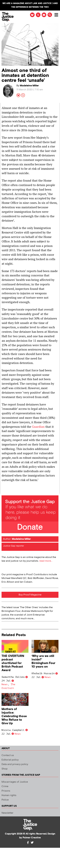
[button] (49, 14)
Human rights (9, 795)
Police (5, 799)
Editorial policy (10, 759)
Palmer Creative (32, 837)
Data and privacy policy (15, 764)
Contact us (8, 755)
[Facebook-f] (27, 842)
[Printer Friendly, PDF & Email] (4, 491)
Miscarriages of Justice (15, 782)
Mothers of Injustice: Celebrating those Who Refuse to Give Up (14, 716)
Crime (5, 786)
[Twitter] (32, 842)
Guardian (38, 427)
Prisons (6, 790)
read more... (45, 561)
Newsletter (7, 813)
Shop (5, 768)
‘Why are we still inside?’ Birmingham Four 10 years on (43, 661)
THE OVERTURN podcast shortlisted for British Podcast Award (13, 663)
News (5, 684)
